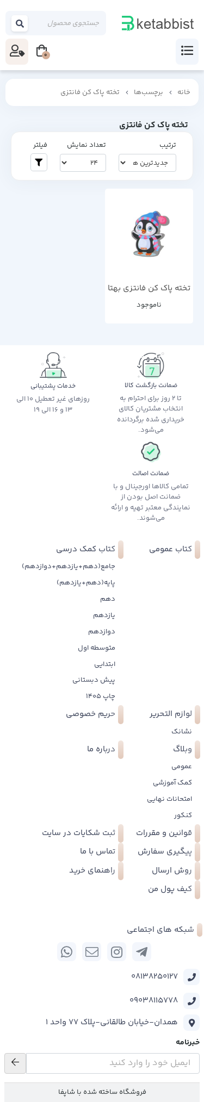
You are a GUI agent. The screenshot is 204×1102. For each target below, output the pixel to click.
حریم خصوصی (90, 714)
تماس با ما (97, 851)
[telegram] (141, 951)
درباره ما (101, 749)
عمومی (181, 766)
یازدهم (104, 615)
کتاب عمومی (170, 549)
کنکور (183, 815)
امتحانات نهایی (169, 799)
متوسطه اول (96, 648)
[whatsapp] (66, 951)
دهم (107, 599)
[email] (91, 951)
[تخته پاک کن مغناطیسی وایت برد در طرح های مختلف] (149, 233)
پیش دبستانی (93, 680)
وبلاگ (182, 749)
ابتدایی (104, 664)
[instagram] (116, 951)
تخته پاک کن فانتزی (90, 92)
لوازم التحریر (171, 714)
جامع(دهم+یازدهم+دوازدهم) (68, 566)
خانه (183, 92)
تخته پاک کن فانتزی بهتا (149, 289)
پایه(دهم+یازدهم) (86, 582)
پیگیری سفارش (165, 851)
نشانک (181, 731)
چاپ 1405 (100, 696)
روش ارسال (172, 870)
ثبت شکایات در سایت (78, 833)
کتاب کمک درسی (85, 549)
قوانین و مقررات (164, 833)
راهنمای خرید (92, 870)
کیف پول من (170, 889)
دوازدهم (101, 631)
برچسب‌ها (148, 92)
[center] (20, 23)
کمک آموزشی (172, 782)
